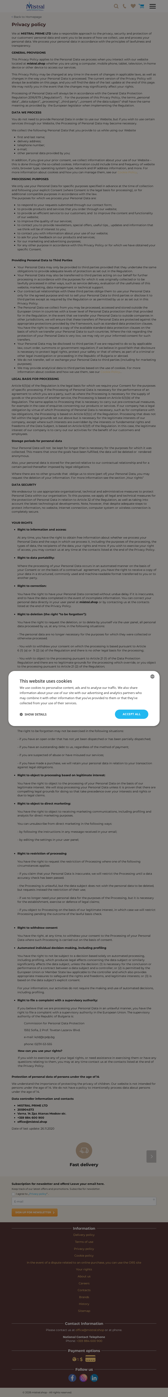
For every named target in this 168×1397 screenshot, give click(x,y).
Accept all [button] (132, 714)
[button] (33, 714)
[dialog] (84, 698)
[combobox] (152, 676)
